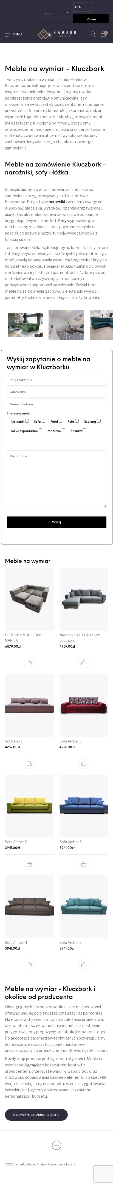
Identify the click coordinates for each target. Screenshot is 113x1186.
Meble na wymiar (27, 561)
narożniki (57, 201)
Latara (70, 1164)
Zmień (91, 19)
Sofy (62, 220)
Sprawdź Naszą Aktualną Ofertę (36, 1115)
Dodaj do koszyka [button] (29, 662)
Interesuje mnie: (19, 413)
